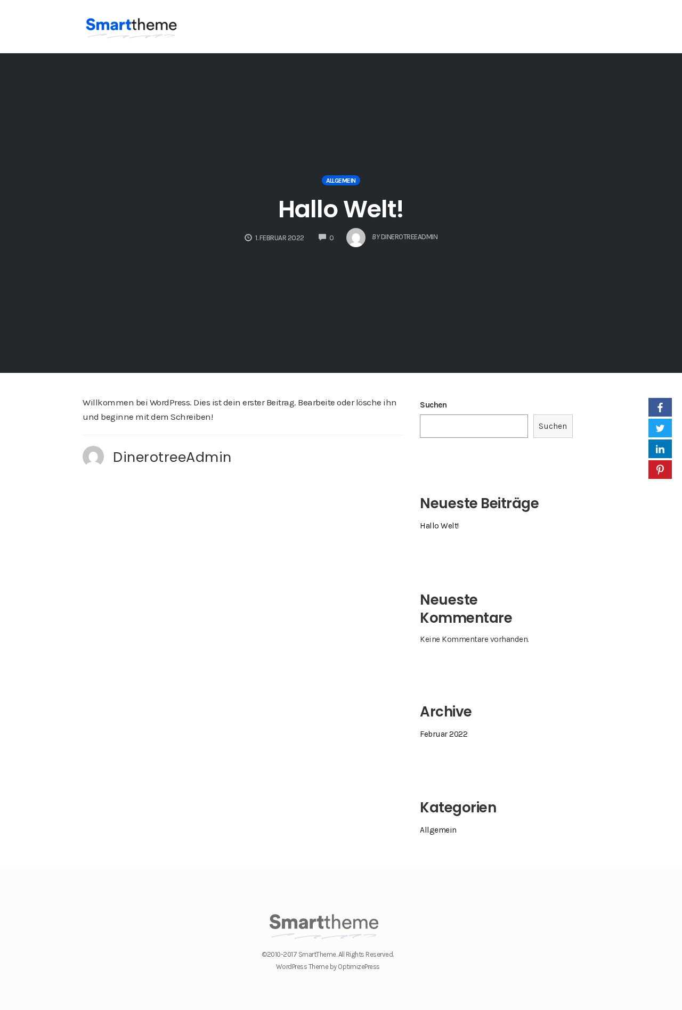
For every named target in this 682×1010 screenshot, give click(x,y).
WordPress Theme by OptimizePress (328, 967)
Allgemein (341, 180)
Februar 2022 (443, 734)
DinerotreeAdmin (172, 457)
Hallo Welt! (341, 209)
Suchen (433, 405)
